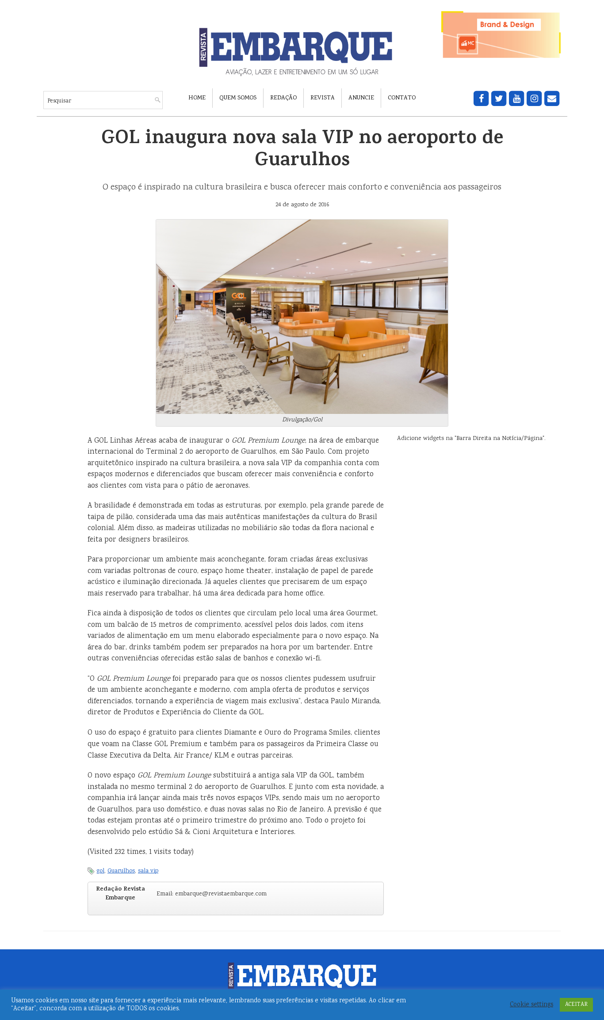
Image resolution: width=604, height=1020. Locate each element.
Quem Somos (237, 98)
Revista (322, 98)
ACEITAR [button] (576, 1005)
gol (100, 871)
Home (197, 98)
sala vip (148, 871)
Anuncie (361, 98)
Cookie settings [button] (531, 1005)
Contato (402, 98)
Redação (283, 98)
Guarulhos (121, 871)
